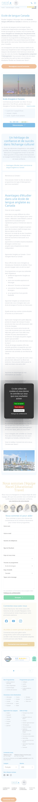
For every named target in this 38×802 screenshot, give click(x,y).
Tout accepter (19, 404)
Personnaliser (19, 410)
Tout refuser (19, 407)
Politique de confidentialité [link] (19, 413)
